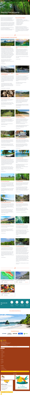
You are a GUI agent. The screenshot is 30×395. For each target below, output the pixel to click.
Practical (2, 362)
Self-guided (2, 351)
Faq (1, 363)
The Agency (2, 365)
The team (2, 367)
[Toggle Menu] (28, 0)
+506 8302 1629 (4, 344)
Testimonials (3, 368)
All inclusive (2, 352)
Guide (2, 353)
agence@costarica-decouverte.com (5, 343)
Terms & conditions (3, 369)
